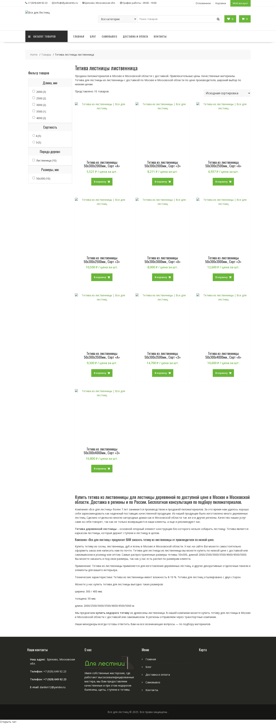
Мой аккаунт (240, 3)
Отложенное (203, 3)
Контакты (160, 36)
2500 (41, 98)
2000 (41, 92)
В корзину (100, 181)
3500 (41, 111)
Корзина (221, 3)
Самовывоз (109, 36)
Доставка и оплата (135, 36)
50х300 (43, 178)
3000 (41, 105)
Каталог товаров (44, 36)
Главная (78, 36)
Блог (93, 36)
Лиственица (46, 160)
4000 (41, 118)
